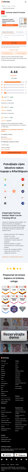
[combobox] (14, 145)
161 (26, 82)
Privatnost (3, 464)
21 (25, 93)
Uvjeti (8, 464)
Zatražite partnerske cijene (14, 152)
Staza (15, 43)
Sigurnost (12, 464)
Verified (11, 97)
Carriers (9, 6)
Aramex (14, 6)
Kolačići (17, 464)
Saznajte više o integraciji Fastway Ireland (13, 257)
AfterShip (4, 6)
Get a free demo (9, 25)
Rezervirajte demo (14, 336)
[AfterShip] (5, 2)
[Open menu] (25, 2)
